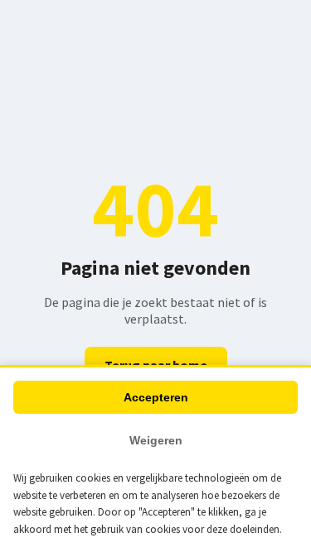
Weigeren (155, 440)
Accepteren (156, 397)
